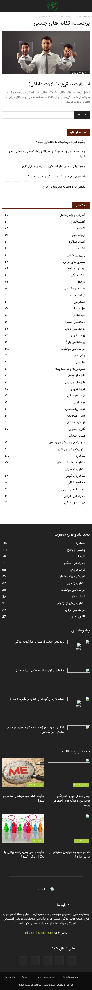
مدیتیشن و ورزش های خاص (67, 442)
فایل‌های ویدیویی (74, 382)
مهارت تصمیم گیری (73, 489)
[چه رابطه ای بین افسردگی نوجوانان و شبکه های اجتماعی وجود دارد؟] (69, 772)
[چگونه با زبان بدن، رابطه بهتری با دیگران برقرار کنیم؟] (23, 828)
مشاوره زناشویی (75, 476)
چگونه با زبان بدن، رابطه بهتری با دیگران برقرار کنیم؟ (53, 166)
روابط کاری (78, 335)
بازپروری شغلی (76, 255)
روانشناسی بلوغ (75, 342)
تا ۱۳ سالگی (78, 275)
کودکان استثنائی (75, 422)
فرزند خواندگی (76, 395)
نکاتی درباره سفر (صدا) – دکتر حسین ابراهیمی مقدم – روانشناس (35, 730)
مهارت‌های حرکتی (74, 496)
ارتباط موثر (78, 235)
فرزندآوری (79, 402)
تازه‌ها (81, 282)
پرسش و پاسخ (76, 268)
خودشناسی (78, 315)
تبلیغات (25, 977)
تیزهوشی (79, 302)
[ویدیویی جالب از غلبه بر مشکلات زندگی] (78, 647)
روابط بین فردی (75, 329)
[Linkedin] (35, 960)
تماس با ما (10, 977)
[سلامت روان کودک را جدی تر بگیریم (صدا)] (78, 704)
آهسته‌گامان (77, 222)
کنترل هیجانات (76, 416)
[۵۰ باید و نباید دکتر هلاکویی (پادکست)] (78, 676)
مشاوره (80, 456)
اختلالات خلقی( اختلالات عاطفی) (59, 84)
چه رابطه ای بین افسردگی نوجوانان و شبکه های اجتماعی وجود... (71, 801)
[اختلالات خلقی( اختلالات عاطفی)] (46, 52)
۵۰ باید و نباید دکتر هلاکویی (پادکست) (40, 670)
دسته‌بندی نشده (75, 322)
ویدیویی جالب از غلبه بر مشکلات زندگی (39, 642)
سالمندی (80, 362)
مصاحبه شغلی (76, 482)
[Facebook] (71, 960)
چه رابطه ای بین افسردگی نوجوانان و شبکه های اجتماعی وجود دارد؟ (46, 154)
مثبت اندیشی (76, 436)
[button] (6, 6)
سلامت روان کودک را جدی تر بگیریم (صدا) (37, 699)
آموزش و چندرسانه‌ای (72, 215)
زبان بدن (79, 355)
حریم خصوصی (46, 977)
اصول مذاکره (77, 242)
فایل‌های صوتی (75, 375)
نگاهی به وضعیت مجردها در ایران (63, 187)
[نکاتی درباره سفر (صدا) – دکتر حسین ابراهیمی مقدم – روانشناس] (78, 733)
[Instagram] (47, 960)
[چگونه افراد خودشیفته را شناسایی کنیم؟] (23, 772)
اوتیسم (80, 248)
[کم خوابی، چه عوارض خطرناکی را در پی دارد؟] (69, 828)
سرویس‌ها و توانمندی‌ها (70, 369)
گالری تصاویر (77, 429)
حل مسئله (78, 308)
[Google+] (59, 960)
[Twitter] (23, 960)
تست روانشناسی (74, 288)
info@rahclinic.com (39, 933)
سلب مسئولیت (71, 977)
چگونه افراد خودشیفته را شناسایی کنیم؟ (60, 142)
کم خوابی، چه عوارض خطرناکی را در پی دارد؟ (56, 176)
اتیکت (81, 228)
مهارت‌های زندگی (74, 502)
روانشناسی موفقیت (73, 349)
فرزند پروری (77, 389)
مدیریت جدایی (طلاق (71, 449)
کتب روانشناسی (75, 409)
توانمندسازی (77, 295)
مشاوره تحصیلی (75, 469)
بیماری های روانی (79, 72)
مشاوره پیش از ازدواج (71, 462)
